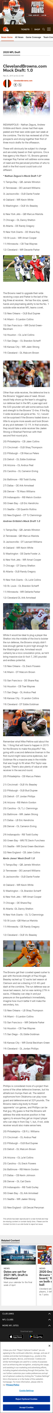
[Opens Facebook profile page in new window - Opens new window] (15, 85)
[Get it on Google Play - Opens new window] (36, 1338)
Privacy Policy (12, 1385)
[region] (26, 1377)
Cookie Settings (26, 1390)
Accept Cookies (26, 1407)
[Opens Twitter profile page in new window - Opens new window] (20, 85)
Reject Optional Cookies (27, 1399)
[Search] (43, 29)
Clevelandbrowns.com (23, 81)
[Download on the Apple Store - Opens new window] (15, 1336)
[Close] (49, 1345)
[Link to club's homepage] (5, 28)
